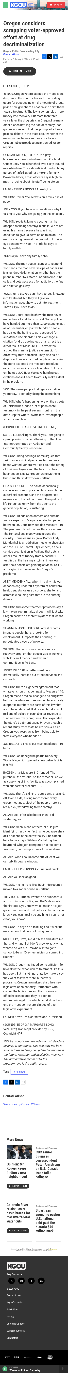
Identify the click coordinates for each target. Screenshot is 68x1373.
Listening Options (16, 1324)
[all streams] (63, 1369)
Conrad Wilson (11, 54)
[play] (5, 1369)
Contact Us (12, 1338)
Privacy (10, 1316)
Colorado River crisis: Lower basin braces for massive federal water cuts (18, 1213)
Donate (57, 4)
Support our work (16, 1331)
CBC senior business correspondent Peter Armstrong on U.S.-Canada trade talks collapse (48, 1164)
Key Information (15, 1302)
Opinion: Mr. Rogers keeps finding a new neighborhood (17, 1170)
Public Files (12, 1309)
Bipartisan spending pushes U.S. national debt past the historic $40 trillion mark (48, 1220)
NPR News (19, 1072)
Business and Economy (46, 1148)
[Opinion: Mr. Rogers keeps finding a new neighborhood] (19, 1152)
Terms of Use (14, 1295)
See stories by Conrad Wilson (21, 1104)
